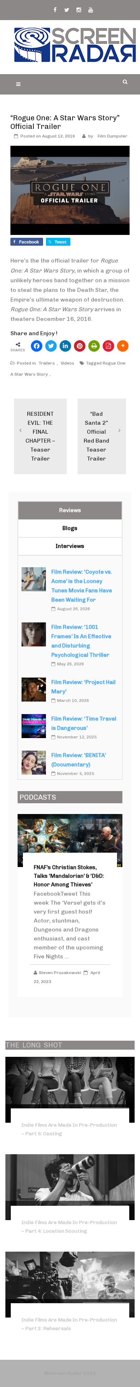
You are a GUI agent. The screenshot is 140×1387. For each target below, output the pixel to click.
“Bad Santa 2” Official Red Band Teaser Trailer (96, 436)
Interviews (70, 546)
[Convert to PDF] (108, 346)
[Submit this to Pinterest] (79, 346)
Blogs (70, 528)
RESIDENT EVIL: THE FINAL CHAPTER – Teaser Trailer (40, 436)
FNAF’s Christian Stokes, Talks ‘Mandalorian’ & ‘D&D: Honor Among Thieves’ (69, 876)
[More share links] (123, 346)
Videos (67, 363)
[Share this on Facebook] (36, 346)
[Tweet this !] (51, 346)
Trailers (47, 363)
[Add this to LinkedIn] (65, 346)
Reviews (70, 510)
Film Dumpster (112, 136)
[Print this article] (94, 346)
